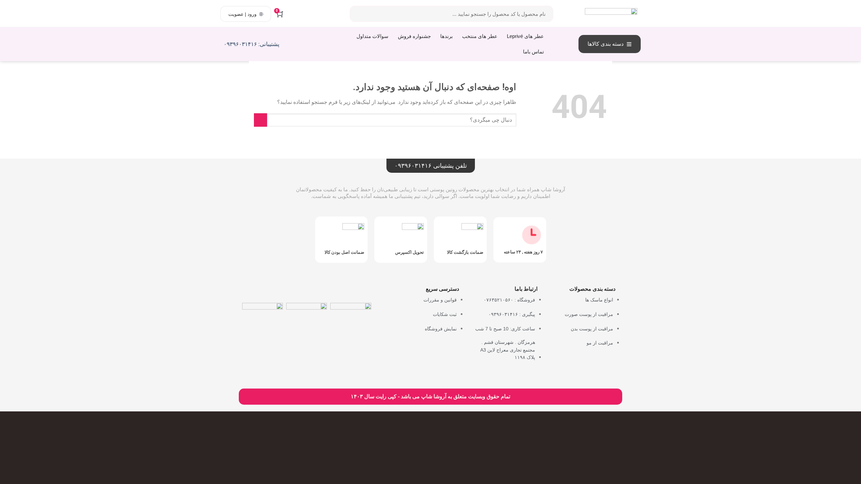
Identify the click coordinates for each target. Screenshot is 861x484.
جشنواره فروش (414, 36)
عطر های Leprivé (525, 36)
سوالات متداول (372, 36)
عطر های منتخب (479, 36)
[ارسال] (260, 119)
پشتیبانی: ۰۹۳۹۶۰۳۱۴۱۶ (251, 44)
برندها (446, 36)
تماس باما (533, 51)
